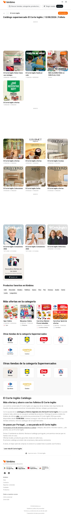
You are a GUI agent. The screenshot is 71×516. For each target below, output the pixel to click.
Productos (6, 490)
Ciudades (6, 487)
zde (17, 416)
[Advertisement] (35, 35)
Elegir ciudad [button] (50, 6)
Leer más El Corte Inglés (13, 449)
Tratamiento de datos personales (35, 513)
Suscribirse (64, 13)
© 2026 (35, 506)
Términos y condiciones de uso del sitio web (35, 511)
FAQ (4, 480)
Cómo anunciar (7, 497)
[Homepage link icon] (26, 453)
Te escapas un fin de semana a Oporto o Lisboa (19, 428)
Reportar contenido (9, 485)
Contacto (6, 482)
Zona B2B (6, 499)
